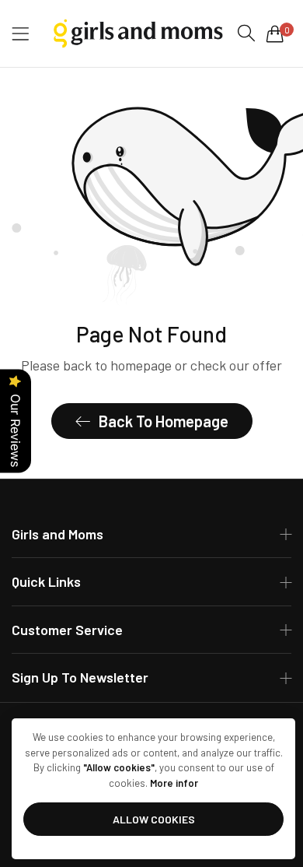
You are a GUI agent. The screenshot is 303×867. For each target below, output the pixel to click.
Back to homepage (163, 421)
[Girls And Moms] (136, 33)
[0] (275, 33)
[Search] (246, 33)
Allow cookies (154, 819)
